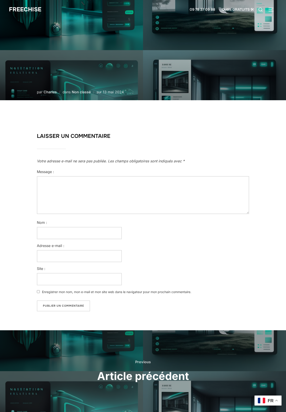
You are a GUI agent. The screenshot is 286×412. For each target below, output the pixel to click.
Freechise (25, 9)
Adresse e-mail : (50, 245)
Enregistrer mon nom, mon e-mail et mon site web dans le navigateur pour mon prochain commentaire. (116, 292)
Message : (45, 171)
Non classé (81, 92)
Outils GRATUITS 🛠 (238, 9)
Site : (41, 268)
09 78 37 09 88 (202, 9)
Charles (50, 92)
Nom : (42, 222)
